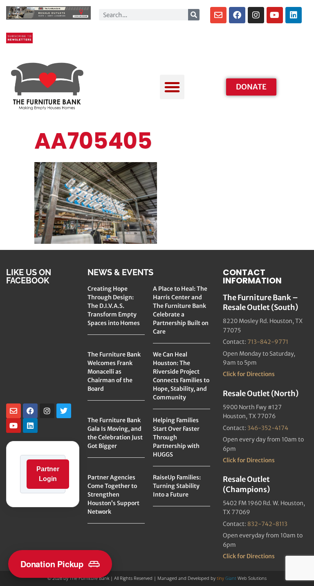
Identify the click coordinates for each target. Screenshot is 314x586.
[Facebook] (237, 15)
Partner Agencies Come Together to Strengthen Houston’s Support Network (113, 494)
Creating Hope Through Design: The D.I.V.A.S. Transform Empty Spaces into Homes (113, 306)
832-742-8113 (267, 524)
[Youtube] (275, 15)
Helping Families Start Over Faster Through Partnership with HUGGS (176, 437)
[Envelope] (218, 15)
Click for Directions (249, 374)
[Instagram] (256, 15)
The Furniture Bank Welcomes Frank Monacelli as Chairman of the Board (114, 371)
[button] (172, 87)
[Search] (194, 14)
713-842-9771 (267, 341)
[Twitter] (63, 410)
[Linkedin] (293, 15)
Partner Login (47, 474)
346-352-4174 (267, 428)
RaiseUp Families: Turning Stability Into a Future (177, 486)
